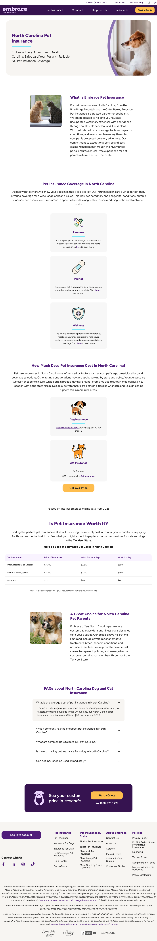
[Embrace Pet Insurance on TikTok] (33, 864)
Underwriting (136, 2)
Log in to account (21, 835)
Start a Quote (145, 10)
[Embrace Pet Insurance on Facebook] (3, 864)
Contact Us (119, 2)
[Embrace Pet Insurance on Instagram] (23, 864)
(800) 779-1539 (109, 803)
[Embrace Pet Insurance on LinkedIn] (13, 864)
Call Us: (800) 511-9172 (97, 2)
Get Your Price (78, 488)
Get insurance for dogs (67, 427)
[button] (78, 702)
